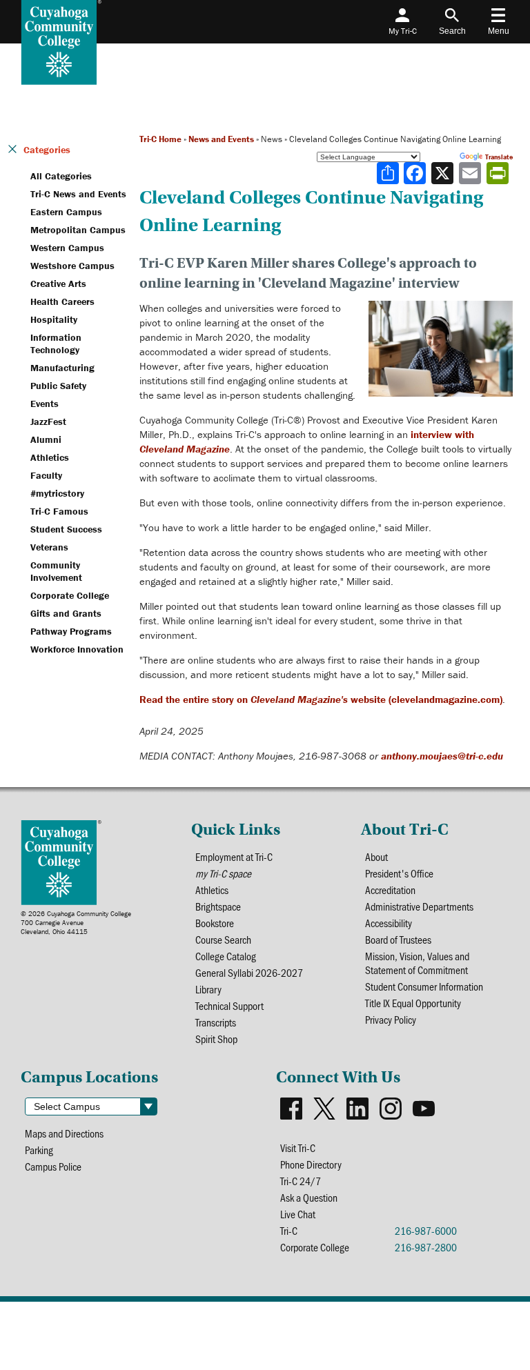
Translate (499, 156)
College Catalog (225, 956)
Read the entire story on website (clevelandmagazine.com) (320, 699)
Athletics (211, 890)
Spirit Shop (216, 1039)
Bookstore (214, 923)
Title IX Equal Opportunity (413, 1003)
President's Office (399, 873)
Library (208, 989)
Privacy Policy (390, 1019)
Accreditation (390, 890)
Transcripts (215, 1022)
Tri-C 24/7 (300, 1181)
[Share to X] (444, 173)
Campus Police (53, 1166)
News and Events (221, 139)
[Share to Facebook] (416, 173)
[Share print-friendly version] (499, 173)
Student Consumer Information (424, 986)
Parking (39, 1150)
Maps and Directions (64, 1133)
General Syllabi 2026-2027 (249, 973)
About (376, 857)
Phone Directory (311, 1164)
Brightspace (218, 906)
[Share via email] (471, 173)
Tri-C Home (160, 139)
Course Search (223, 939)
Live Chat (297, 1214)
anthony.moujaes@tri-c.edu (442, 755)
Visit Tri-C (297, 1148)
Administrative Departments (419, 906)
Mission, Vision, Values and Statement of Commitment (417, 963)
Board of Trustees (398, 939)
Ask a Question (308, 1197)
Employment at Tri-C (234, 857)
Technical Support (229, 1006)
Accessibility (388, 923)
